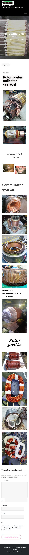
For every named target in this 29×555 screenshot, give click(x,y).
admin (6, 65)
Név (2, 500)
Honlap (3, 513)
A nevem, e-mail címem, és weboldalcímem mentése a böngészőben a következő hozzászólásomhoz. (12, 528)
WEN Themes (18, 552)
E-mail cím (4, 505)
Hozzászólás (4, 481)
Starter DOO (8, 6)
